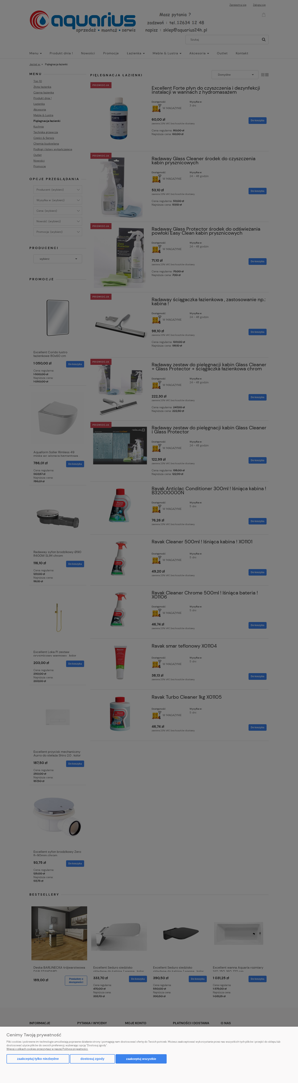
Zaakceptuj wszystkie (141, 1058)
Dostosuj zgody (92, 1058)
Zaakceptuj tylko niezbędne (38, 1058)
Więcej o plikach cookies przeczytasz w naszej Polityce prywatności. (47, 1049)
